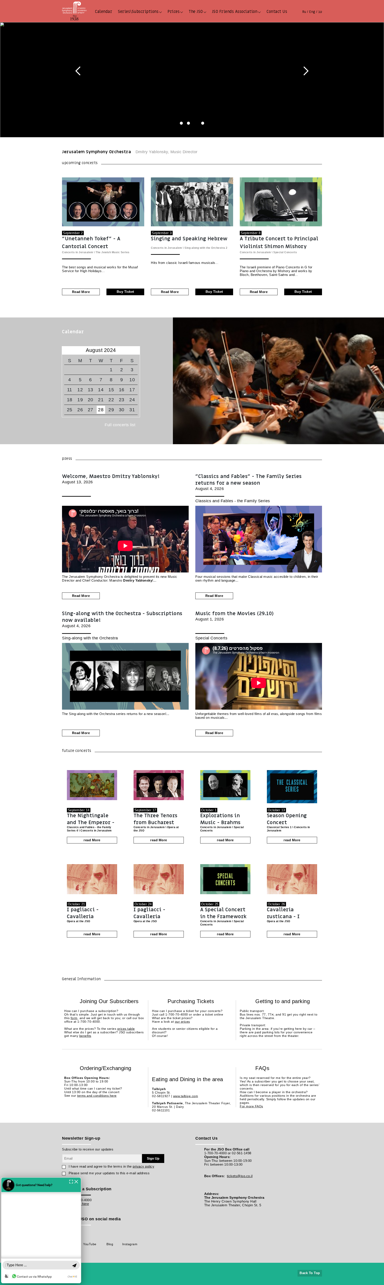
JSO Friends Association (235, 11)
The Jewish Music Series (113, 252)
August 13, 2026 (111, 478)
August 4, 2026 (248, 482)
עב (320, 12)
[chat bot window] (45, 1224)
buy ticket (125, 291)
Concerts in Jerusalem (77, 252)
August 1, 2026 (234, 615)
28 (101, 409)
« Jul (67, 350)
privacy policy (143, 1166)
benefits (85, 1036)
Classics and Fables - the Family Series (232, 501)
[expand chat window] (80, 1169)
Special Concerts (285, 252)
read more (81, 292)
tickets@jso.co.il (240, 1176)
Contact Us (276, 11)
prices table (126, 1028)
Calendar (103, 11)
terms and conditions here (97, 1095)
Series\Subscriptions (138, 11)
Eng (312, 12)
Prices (174, 11)
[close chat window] (85, 1169)
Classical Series (278, 827)
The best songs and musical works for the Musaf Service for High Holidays (100, 269)
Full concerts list (120, 425)
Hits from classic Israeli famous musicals (183, 263)
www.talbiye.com (185, 1096)
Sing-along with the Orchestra (204, 247)
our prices (182, 1021)
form (74, 1018)
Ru (304, 12)
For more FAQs (251, 1106)
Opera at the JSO (78, 921)
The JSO (196, 11)
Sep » (134, 350)
